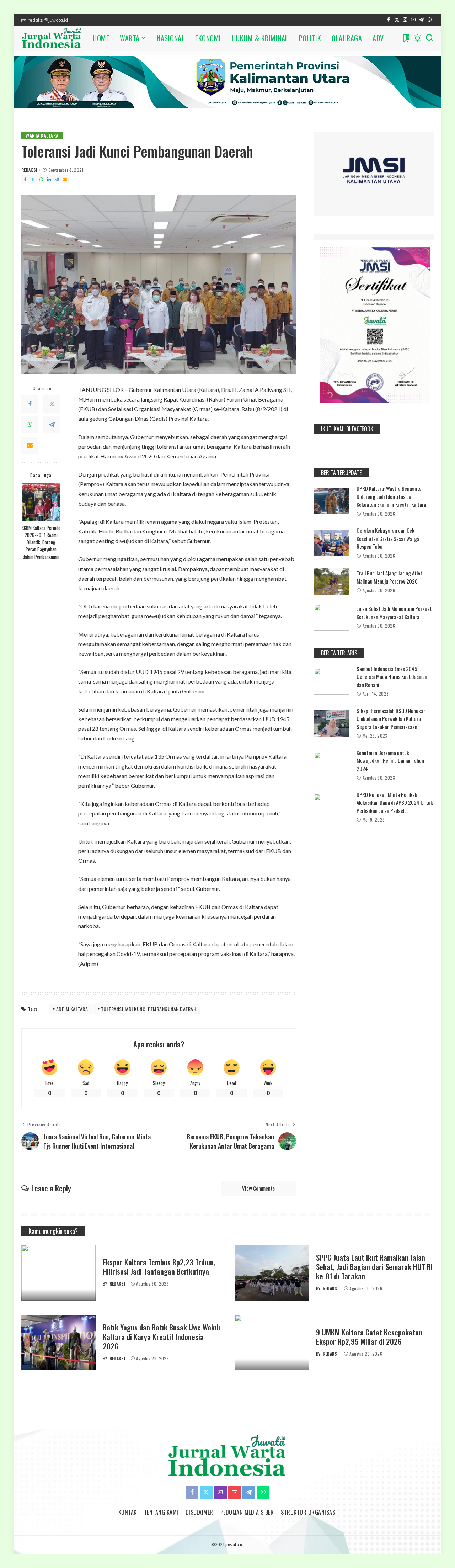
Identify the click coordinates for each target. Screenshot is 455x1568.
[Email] (65, 179)
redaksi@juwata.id (48, 20)
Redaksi (29, 170)
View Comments (258, 1188)
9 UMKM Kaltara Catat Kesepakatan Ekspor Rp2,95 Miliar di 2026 (369, 1337)
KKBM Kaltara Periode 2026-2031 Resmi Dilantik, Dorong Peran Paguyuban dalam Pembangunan (41, 542)
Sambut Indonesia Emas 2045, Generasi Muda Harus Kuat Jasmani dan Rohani (393, 677)
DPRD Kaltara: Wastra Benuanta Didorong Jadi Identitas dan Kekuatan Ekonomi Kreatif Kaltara (391, 496)
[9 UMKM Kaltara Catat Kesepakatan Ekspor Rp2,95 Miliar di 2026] (272, 1343)
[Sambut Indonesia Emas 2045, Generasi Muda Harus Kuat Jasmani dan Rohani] (331, 681)
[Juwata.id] (51, 38)
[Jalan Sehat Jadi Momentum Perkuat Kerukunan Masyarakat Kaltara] (331, 617)
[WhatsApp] (429, 20)
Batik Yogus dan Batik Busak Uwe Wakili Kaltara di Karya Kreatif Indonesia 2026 (161, 1336)
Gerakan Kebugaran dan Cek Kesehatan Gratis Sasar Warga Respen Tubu (388, 538)
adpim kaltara (72, 1008)
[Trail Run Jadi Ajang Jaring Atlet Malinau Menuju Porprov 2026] (331, 581)
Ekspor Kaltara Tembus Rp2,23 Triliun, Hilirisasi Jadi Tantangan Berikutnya (159, 1266)
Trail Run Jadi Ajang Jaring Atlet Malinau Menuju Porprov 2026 (389, 577)
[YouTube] (413, 20)
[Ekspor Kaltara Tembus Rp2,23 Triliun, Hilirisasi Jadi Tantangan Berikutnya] (58, 1273)
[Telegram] (421, 20)
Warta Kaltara (42, 135)
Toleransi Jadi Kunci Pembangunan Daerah (149, 1008)
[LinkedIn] (49, 179)
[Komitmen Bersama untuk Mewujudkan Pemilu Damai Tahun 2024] (331, 765)
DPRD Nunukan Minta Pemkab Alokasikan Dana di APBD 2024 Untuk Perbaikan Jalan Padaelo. (395, 802)
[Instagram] (405, 20)
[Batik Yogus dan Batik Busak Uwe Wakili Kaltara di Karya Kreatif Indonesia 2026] (58, 1343)
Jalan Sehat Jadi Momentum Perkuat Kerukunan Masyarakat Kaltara (394, 613)
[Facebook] (389, 20)
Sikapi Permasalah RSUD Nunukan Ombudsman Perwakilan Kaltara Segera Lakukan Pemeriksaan (391, 718)
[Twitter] (397, 20)
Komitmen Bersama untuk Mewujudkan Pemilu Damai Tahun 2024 (390, 760)
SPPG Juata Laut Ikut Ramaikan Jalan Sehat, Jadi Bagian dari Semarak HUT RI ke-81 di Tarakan (374, 1267)
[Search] (429, 38)
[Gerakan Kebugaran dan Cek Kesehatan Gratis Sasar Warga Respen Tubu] (331, 543)
